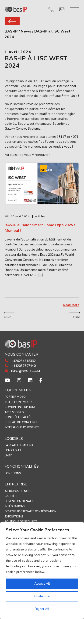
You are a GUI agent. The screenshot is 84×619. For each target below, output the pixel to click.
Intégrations (15, 506)
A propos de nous (18, 491)
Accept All (42, 583)
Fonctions (13, 473)
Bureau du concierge (21, 422)
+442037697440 (23, 366)
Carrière (11, 496)
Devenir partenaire (19, 501)
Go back (12, 21)
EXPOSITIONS (14, 516)
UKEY (8, 455)
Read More (71, 305)
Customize (42, 596)
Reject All (42, 609)
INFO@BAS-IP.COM (25, 371)
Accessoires (14, 412)
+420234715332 (23, 361)
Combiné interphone (20, 407)
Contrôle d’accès (18, 417)
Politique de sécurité (21, 521)
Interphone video (18, 402)
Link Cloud (13, 450)
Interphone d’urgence (22, 427)
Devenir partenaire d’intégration (30, 511)
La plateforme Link (19, 445)
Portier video (15, 397)
